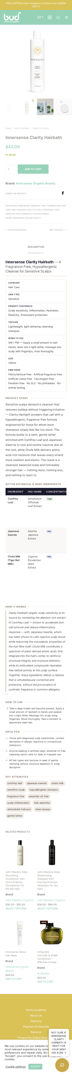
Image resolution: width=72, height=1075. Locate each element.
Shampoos (27, 214)
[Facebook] (63, 194)
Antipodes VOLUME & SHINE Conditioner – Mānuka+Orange (47, 957)
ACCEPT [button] (35, 1066)
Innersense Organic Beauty (35, 183)
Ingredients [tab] (36, 252)
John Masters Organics (19, 900)
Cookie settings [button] (16, 1066)
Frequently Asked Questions (36, 1037)
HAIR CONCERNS (22, 128)
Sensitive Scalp (41, 128)
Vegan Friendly (41, 214)
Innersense (24, 206)
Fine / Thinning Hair (51, 206)
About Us (36, 1015)
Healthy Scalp (34, 210)
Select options (16, 908)
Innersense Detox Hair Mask (16, 954)
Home (8, 128)
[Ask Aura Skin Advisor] (62, 1065)
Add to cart (14, 979)
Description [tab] (36, 246)
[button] (40, 17)
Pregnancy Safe (51, 210)
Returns (36, 1032)
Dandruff (35, 206)
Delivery (36, 1021)
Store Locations (36, 1010)
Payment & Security (36, 1026)
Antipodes (43, 973)
